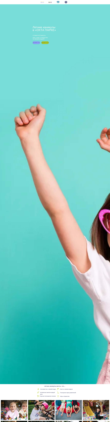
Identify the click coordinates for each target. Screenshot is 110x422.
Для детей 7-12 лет (45, 42)
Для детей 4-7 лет (36, 42)
